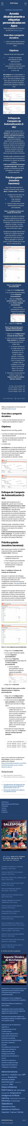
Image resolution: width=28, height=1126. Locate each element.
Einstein (4, 1045)
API (23, 1074)
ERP (15, 1090)
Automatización (18, 775)
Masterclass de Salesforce (10, 1056)
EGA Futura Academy (8, 1038)
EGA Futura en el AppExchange (11, 1040)
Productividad (15, 1101)
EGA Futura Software (8, 1042)
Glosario (4, 810)
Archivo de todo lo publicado (11, 951)
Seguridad (5, 1112)
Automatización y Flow (8, 1029)
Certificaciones (6, 1031)
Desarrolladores (8, 777)
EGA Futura (14, 3)
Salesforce (22, 777)
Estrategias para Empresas (10, 1047)
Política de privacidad (7, 1123)
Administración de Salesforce (11, 1025)
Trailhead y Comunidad (9, 1067)
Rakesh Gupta (18, 30)
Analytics (14, 1075)
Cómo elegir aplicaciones (9, 1033)
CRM (11, 1084)
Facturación (5, 1093)
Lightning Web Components (17, 1098)
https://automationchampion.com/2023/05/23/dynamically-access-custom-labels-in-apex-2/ (13, 765)
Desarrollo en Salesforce (14, 9)
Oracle (3, 1058)
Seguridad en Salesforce (9, 1065)
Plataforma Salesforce (8, 1060)
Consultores (4, 1084)
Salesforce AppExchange (9, 1062)
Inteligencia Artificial (8, 1053)
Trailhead (13, 1112)
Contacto (4, 812)
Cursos (3, 808)
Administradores (9, 1072)
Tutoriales (4, 806)
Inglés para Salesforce (8, 1049)
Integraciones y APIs (8, 1051)
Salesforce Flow (8, 1107)
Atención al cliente (8, 1080)
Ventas (20, 1112)
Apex (5, 775)
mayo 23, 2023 (21, 398)
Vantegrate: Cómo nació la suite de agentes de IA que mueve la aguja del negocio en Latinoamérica (13, 1011)
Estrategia (21, 1090)
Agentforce (5, 1027)
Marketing (5, 1101)
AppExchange (4, 1077)
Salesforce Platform (10, 1109)
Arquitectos (10, 775)
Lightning (5, 1098)
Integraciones (15, 1093)
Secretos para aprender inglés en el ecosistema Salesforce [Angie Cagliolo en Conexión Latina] (13, 1018)
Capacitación (18, 1082)
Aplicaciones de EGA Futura (10, 804)
